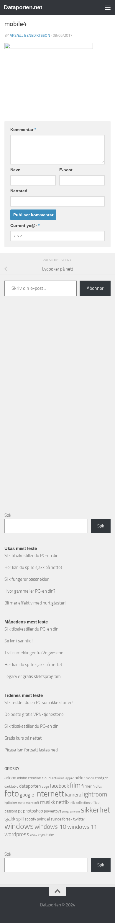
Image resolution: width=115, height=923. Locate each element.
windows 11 (82, 826)
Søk (7, 515)
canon (90, 778)
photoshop (33, 811)
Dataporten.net (23, 7)
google (27, 795)
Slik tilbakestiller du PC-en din (31, 555)
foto (11, 793)
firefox (97, 786)
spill (20, 819)
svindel (43, 819)
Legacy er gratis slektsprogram (32, 676)
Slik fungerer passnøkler (26, 579)
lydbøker (10, 803)
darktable (11, 786)
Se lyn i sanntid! (18, 641)
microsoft (32, 803)
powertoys (52, 811)
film (75, 785)
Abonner (95, 288)
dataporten (30, 786)
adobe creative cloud (34, 778)
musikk (47, 802)
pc (20, 811)
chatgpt (101, 777)
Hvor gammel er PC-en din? (29, 591)
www (33, 835)
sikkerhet (95, 810)
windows (19, 826)
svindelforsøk (61, 819)
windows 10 (50, 826)
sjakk (9, 818)
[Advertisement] (57, 409)
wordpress (16, 834)
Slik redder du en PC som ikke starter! (38, 702)
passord (10, 811)
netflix (63, 802)
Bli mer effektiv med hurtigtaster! (35, 603)
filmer (86, 786)
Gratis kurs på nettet (23, 738)
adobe (10, 777)
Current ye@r (25, 225)
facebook (59, 786)
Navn (15, 169)
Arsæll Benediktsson (30, 35)
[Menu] (107, 7)
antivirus (58, 778)
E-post (66, 169)
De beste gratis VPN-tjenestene (34, 714)
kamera (73, 794)
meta (21, 803)
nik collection (80, 803)
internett (49, 794)
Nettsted (18, 190)
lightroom (94, 794)
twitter (79, 819)
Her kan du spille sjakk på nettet (33, 567)
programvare (71, 811)
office (95, 802)
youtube (47, 835)
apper (69, 778)
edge (45, 786)
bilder (80, 777)
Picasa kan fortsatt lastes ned (31, 750)
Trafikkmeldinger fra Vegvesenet (34, 652)
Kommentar (23, 129)
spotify (30, 819)
